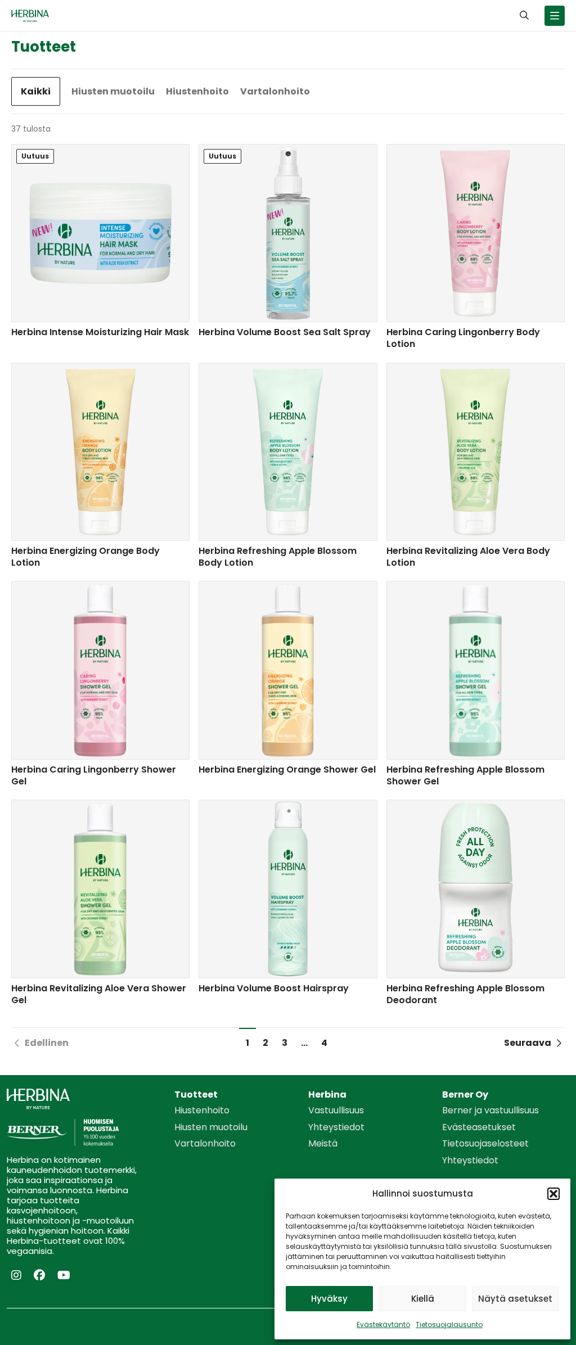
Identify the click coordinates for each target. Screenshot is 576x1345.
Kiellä (422, 1299)
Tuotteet (196, 1095)
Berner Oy (465, 1095)
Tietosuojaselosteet (485, 1144)
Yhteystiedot (336, 1127)
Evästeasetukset (479, 1127)
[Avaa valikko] (554, 16)
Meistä (323, 1144)
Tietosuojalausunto (449, 1324)
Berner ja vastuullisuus (490, 1110)
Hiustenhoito (197, 91)
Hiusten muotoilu (113, 91)
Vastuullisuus (336, 1110)
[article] (100, 249)
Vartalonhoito (275, 91)
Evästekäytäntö (383, 1324)
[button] (553, 1193)
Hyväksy (329, 1299)
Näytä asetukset (515, 1299)
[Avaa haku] (524, 15)
